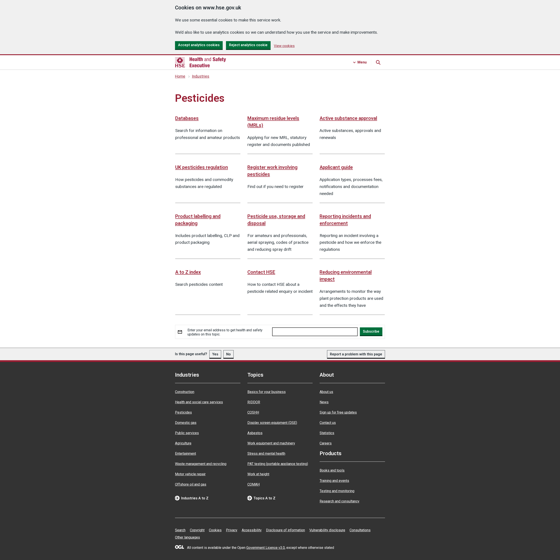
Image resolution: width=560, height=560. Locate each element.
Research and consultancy (339, 501)
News (324, 402)
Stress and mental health (266, 453)
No (228, 354)
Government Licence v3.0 (265, 548)
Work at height (258, 474)
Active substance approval (348, 118)
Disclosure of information (285, 530)
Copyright (197, 530)
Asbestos (254, 433)
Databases (187, 118)
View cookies (284, 46)
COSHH (253, 412)
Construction (184, 392)
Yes (215, 354)
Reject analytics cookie (248, 45)
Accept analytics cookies (199, 45)
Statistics (327, 433)
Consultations (360, 530)
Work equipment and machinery (271, 443)
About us (326, 392)
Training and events (334, 481)
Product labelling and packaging (197, 220)
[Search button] (378, 62)
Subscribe (371, 331)
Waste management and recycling (200, 464)
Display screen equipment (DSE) (272, 423)
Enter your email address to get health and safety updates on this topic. (224, 332)
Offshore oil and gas (190, 484)
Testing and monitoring (337, 491)
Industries (200, 76)
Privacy (231, 530)
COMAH (253, 484)
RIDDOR (253, 402)
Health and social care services (199, 402)
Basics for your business (266, 392)
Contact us (328, 423)
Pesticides (183, 412)
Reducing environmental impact (346, 275)
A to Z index (188, 272)
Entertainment (185, 453)
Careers (326, 443)
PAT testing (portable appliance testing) (277, 464)
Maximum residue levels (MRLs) (273, 122)
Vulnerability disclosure (327, 530)
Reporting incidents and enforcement (345, 220)
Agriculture (183, 443)
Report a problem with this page (356, 354)
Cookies (215, 530)
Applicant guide (336, 167)
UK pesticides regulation (201, 167)
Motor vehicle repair (190, 474)
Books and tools (332, 470)
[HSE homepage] (200, 62)
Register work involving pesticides (272, 171)
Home (180, 76)
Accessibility (252, 530)
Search (180, 530)
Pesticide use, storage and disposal (276, 220)
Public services (187, 433)
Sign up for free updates (338, 412)
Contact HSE (261, 272)
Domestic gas (185, 423)
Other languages (187, 537)
